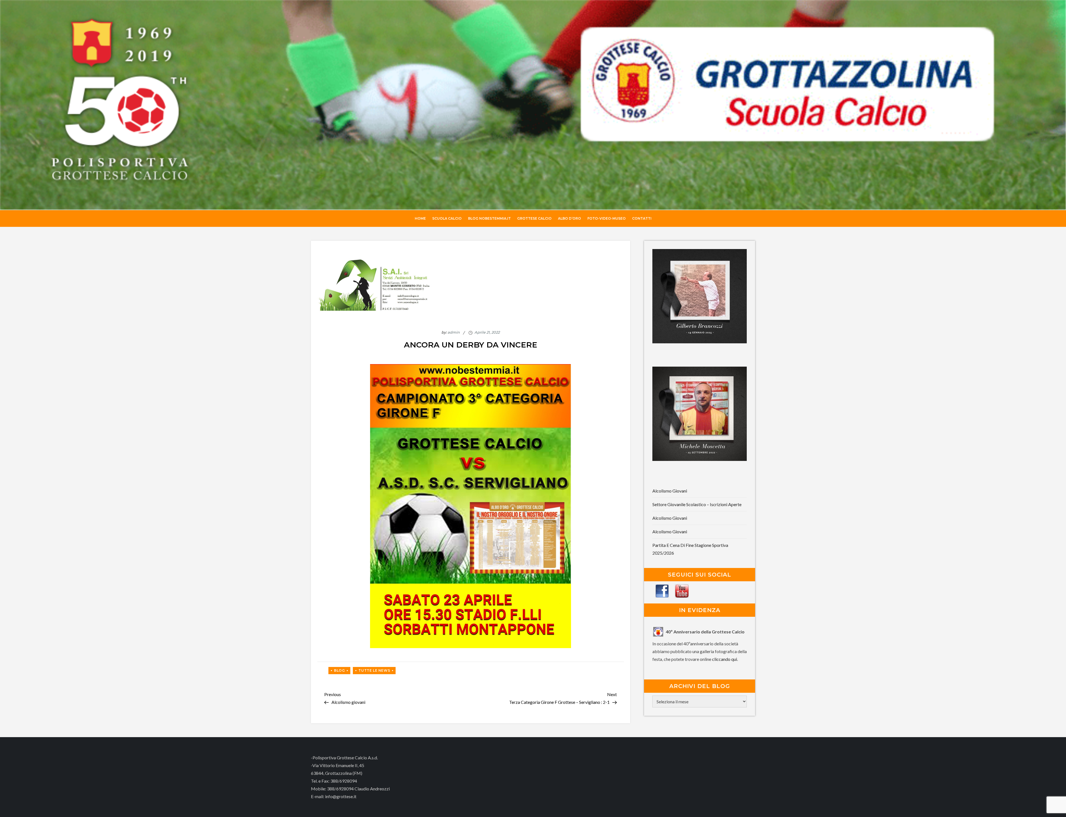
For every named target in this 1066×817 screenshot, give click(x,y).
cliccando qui (724, 659)
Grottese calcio (534, 218)
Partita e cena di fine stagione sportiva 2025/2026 (690, 548)
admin (453, 332)
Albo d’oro (569, 218)
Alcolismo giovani (669, 490)
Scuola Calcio (447, 218)
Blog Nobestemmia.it (489, 218)
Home (420, 218)
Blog (339, 670)
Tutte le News (374, 670)
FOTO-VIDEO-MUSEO (606, 218)
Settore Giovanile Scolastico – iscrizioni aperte (696, 504)
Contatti (642, 218)
